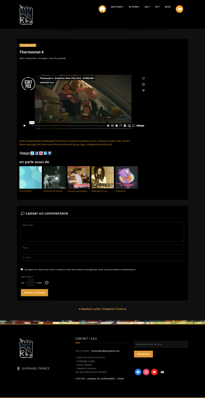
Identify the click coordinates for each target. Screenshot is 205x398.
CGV (77, 378)
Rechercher (143, 354)
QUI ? (147, 6)
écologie (42, 58)
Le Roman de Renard (52, 191)
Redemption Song (99, 191)
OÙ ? (157, 6)
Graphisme (120, 191)
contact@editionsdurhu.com (105, 350)
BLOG (168, 6)
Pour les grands (57, 58)
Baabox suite (90, 309)
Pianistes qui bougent (77, 191)
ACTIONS (133, 6)
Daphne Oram (113, 309)
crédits (120, 378)
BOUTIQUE (116, 6)
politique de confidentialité (101, 378)
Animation (31, 58)
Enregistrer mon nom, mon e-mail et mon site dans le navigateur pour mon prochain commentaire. (80, 269)
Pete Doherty (25, 191)
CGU (83, 378)
